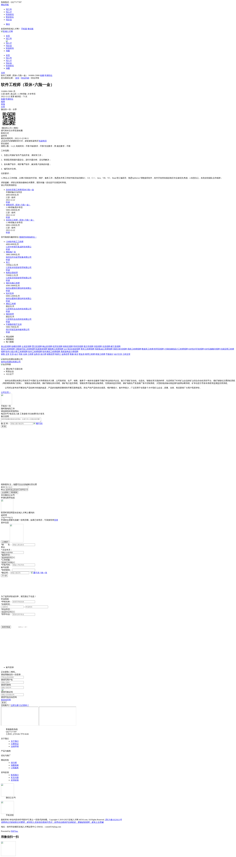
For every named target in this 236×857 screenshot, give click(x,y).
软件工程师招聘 (35, 352)
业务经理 (65, 354)
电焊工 (58, 354)
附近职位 (10, 17)
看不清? (39, 423)
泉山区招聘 (6, 346)
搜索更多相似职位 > (28, 237)
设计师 (43, 354)
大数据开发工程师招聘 (25, 349)
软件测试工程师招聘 (51, 352)
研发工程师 (100, 354)
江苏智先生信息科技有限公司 (18, 309)
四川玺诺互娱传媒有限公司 (18, 329)
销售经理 (51, 354)
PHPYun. (14, 831)
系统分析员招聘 (120, 349)
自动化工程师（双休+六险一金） (20, 220)
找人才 (9, 12)
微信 (8, 24)
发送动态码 (6, 700)
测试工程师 (11, 304)
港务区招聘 (68, 346)
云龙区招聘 (26, 346)
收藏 (42, 75)
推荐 (3, 102)
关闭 (3, 73)
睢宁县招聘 (115, 346)
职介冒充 (40, 414)
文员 (12, 354)
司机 (21, 354)
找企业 (9, 20)
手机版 (24, 29)
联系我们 (15, 775)
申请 (8, 202)
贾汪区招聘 (37, 346)
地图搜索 (15, 765)
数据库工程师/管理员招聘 (153, 349)
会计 (16, 354)
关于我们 (15, 741)
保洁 (76, 354)
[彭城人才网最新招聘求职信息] (7, 31)
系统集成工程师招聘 (104, 349)
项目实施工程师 (13, 283)
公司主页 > (5, 392)
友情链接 (15, 780)
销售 (3, 354)
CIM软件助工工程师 (14, 242)
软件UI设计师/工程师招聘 (16, 352)
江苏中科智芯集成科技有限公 (18, 247)
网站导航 (5, 5)
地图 (8, 51)
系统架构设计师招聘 (69, 352)
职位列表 (25, 78)
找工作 (9, 9)
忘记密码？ (24, 705)
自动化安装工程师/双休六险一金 (20, 190)
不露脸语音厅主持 (14, 324)
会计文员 (118, 354)
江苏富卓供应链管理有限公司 (18, 267)
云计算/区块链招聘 (72, 349)
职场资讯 (10, 14)
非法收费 (32, 414)
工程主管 (126, 354)
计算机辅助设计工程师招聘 (176, 349)
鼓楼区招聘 (16, 346)
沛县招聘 (98, 346)
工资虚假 (24, 414)
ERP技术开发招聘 (196, 349)
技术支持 (10, 293)
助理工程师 (90, 354)
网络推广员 (11, 252)
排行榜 (14, 763)
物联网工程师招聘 (55, 349)
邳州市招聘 (78, 346)
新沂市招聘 (88, 346)
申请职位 (48, 75)
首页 (8, 36)
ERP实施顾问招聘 (212, 349)
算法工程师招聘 (8, 349)
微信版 (30, 29)
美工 (8, 262)
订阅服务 (15, 768)
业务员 (37, 354)
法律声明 (15, 746)
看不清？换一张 (40, 573)
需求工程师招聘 (87, 349)
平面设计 (110, 354)
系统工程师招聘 (134, 349)
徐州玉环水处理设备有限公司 (18, 257)
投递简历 (43, 141)
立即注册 (15, 705)
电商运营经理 (12, 273)
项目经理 (10, 314)
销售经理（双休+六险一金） (18, 205)
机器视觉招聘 (41, 349)
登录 (56, 520)
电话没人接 (14, 414)
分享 (3, 107)
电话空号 (5, 414)
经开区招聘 (57, 346)
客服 (72, 354)
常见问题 (15, 777)
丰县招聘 (106, 346)
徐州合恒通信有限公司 (11, 362)
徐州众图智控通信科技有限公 (18, 288)
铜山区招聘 (47, 346)
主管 (7, 354)
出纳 (25, 354)
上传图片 (5, 542)
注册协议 (15, 744)
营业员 (82, 354)
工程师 (30, 354)
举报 (3, 104)
